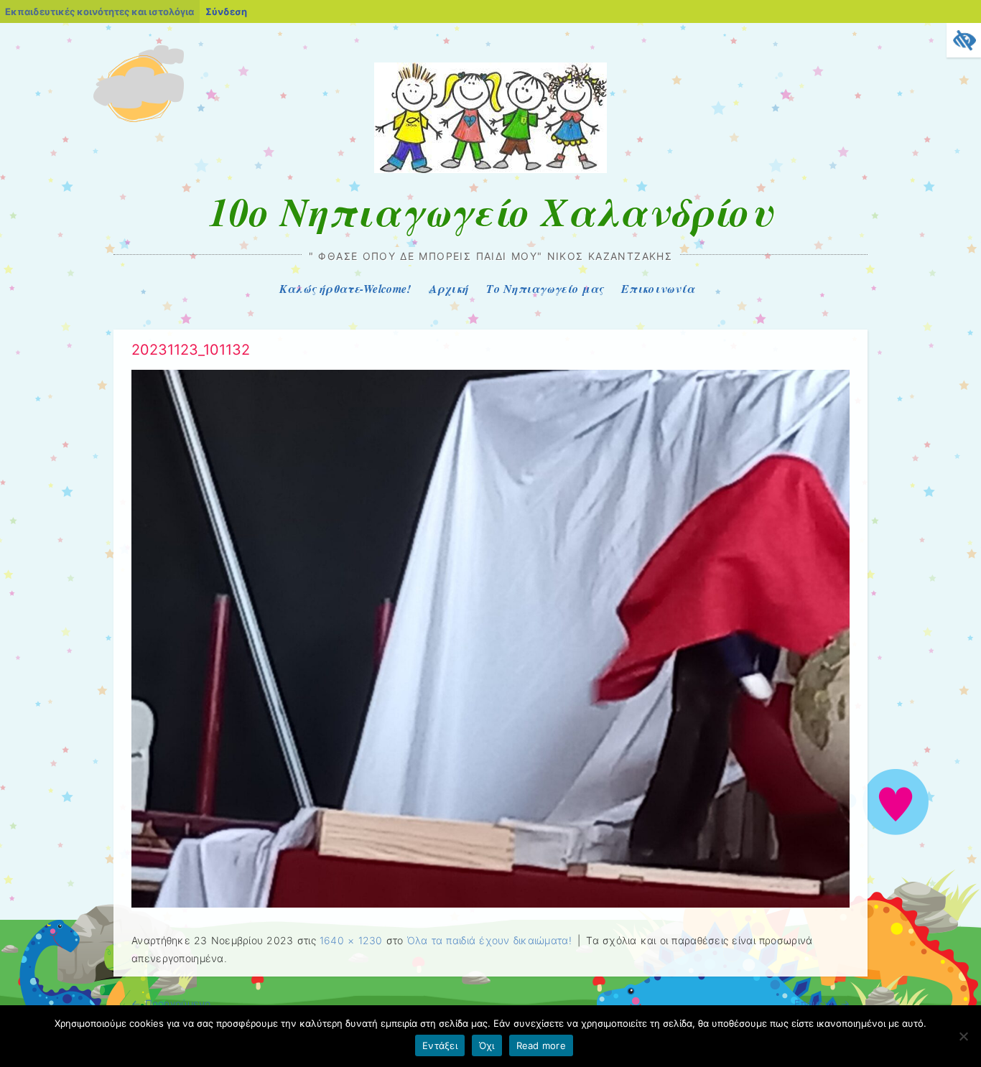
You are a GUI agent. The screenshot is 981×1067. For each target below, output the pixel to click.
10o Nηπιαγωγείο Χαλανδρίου (490, 211)
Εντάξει (439, 1045)
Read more (541, 1045)
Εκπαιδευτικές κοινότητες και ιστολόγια (99, 11)
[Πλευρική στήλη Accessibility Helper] (964, 40)
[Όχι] (963, 1036)
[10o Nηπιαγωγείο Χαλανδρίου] (490, 169)
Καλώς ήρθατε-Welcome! (345, 289)
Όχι (487, 1045)
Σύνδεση (226, 11)
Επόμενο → (821, 1003)
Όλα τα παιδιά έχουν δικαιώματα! (489, 940)
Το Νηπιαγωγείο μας (544, 289)
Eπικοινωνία (657, 289)
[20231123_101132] (490, 904)
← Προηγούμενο (170, 1003)
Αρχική (449, 289)
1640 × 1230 (351, 940)
